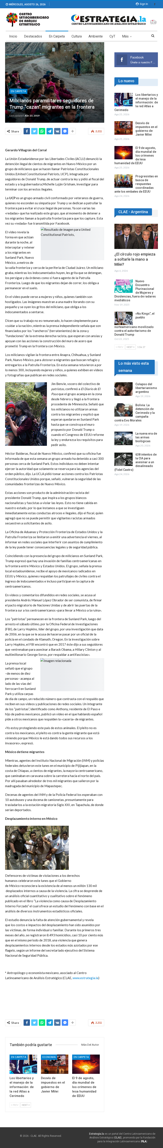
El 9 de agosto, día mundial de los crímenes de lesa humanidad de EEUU (135, 155)
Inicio (13, 36)
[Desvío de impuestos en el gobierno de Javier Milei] (55, 1064)
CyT (112, 36)
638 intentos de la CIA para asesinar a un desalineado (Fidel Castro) (135, 462)
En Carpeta (57, 36)
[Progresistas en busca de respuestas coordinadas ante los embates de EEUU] (123, 181)
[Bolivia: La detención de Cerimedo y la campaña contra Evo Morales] (123, 410)
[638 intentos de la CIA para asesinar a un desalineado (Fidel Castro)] (123, 459)
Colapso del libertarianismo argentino (146, 387)
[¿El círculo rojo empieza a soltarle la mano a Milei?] (136, 236)
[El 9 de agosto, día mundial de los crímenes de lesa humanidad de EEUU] (86, 1064)
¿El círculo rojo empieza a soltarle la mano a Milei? (134, 259)
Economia (49, 1057)
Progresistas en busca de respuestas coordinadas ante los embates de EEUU (136, 184)
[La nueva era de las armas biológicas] (123, 438)
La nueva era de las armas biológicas (146, 437)
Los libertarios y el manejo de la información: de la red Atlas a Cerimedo (136, 102)
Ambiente (96, 36)
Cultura (77, 36)
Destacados (33, 36)
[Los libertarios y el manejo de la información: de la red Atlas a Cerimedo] (23, 1064)
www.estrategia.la (85, 978)
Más (125, 36)
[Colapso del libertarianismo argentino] (123, 389)
